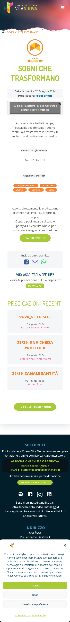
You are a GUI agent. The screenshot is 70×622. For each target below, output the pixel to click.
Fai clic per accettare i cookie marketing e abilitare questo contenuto (35, 107)
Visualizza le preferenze (35, 604)
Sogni (51, 189)
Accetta (35, 585)
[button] (65, 545)
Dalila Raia (35, 384)
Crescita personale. (26, 185)
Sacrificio (36, 189)
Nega (35, 594)
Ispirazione (48, 185)
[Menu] (63, 8)
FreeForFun (44, 96)
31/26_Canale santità (35, 373)
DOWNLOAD (35, 285)
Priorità (19, 189)
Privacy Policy (39, 615)
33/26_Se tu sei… (35, 316)
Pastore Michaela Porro (35, 327)
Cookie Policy (22, 615)
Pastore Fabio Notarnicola (35, 358)
